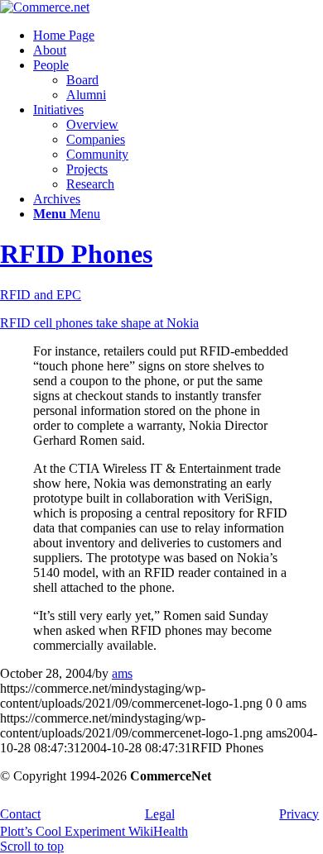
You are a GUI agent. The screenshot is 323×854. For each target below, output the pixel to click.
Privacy (299, 814)
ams (122, 673)
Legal (160, 814)
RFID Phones (76, 254)
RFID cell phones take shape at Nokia (99, 323)
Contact (20, 814)
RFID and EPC (40, 295)
